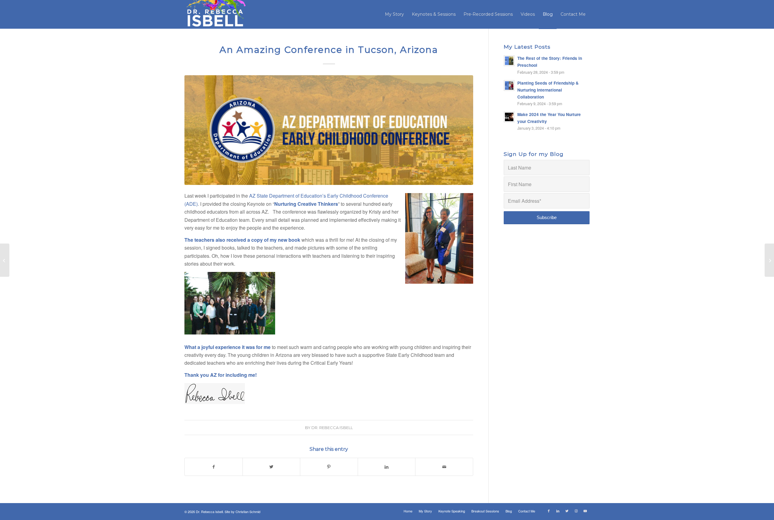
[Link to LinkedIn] (557, 510)
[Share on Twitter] (271, 466)
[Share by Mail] (444, 466)
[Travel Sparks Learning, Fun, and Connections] (4, 260)
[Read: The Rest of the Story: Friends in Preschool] (509, 60)
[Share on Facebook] (213, 466)
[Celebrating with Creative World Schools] (769, 260)
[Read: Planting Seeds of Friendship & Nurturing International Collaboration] (509, 85)
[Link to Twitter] (566, 510)
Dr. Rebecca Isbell (332, 427)
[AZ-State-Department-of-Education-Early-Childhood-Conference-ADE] (328, 130)
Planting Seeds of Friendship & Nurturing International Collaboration (548, 90)
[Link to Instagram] (575, 510)
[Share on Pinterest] (329, 466)
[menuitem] (394, 14)
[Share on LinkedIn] (386, 466)
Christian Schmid (248, 511)
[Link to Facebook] (548, 510)
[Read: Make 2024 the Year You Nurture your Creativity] (509, 116)
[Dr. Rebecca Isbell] (215, 14)
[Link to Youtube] (585, 510)
